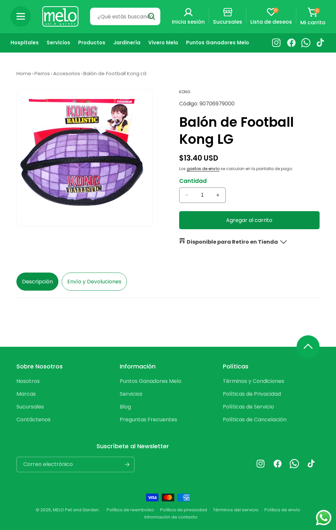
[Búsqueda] (151, 16)
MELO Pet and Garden (76, 510)
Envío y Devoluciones (94, 281)
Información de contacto (171, 517)
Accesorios (66, 73)
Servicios (131, 394)
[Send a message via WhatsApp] (324, 518)
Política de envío (282, 510)
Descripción (37, 281)
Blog (125, 406)
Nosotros (28, 381)
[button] (20, 16)
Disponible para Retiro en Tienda (232, 242)
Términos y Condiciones (253, 381)
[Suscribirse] (127, 464)
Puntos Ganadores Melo (150, 381)
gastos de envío (203, 168)
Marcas (26, 394)
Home (23, 73)
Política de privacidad (183, 510)
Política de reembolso (130, 510)
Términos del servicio (236, 510)
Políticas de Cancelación (254, 419)
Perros (42, 73)
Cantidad (193, 181)
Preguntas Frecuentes (148, 419)
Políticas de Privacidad (252, 394)
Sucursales (30, 406)
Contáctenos (33, 419)
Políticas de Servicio (248, 406)
